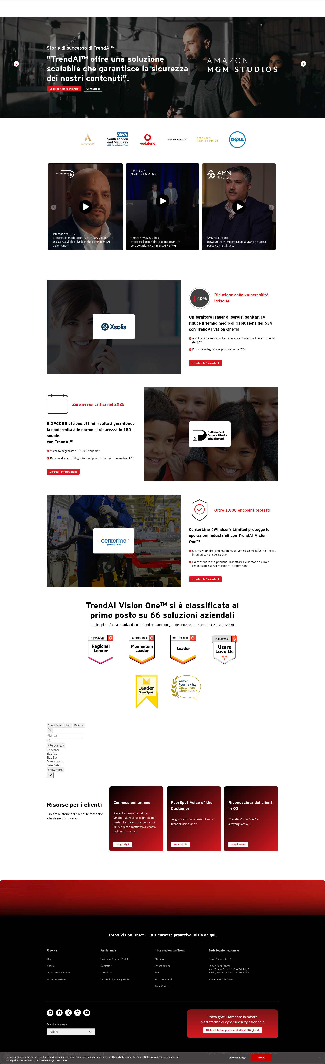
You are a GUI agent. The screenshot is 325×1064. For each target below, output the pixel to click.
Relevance (53, 750)
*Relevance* (56, 745)
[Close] (319, 1057)
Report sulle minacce (59, 972)
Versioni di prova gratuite (115, 979)
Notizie (51, 965)
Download (106, 972)
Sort (68, 725)
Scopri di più (122, 844)
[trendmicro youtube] (86, 1012)
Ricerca (79, 725)
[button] (16, 64)
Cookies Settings (237, 1057)
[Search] (162, 740)
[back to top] (50, 775)
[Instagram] (77, 1012)
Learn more (61, 1060)
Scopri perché (237, 844)
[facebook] (59, 1012)
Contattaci (93, 88)
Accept (261, 1057)
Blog (49, 959)
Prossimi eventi (163, 979)
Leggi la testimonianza (62, 88)
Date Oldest (54, 765)
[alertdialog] (162, 1058)
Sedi (157, 972)
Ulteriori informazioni (204, 362)
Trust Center (162, 986)
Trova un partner (56, 979)
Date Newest (55, 761)
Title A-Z (52, 753)
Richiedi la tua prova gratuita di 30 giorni (231, 1029)
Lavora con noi (163, 965)
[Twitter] (68, 1012)
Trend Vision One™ (126, 935)
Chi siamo (160, 959)
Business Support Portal (114, 959)
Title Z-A (52, 757)
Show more (55, 770)
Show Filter (55, 725)
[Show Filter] (50, 730)
